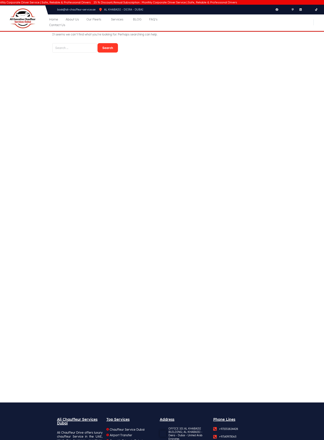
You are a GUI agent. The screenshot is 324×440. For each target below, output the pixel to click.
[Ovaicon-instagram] (285, 10)
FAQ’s (153, 19)
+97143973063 (227, 436)
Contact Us (57, 25)
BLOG (137, 19)
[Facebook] (277, 10)
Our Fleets (93, 19)
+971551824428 (228, 429)
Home (53, 19)
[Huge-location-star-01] (308, 10)
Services (117, 19)
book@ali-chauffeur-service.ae (76, 9)
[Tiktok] (316, 10)
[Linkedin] (300, 10)
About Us (72, 19)
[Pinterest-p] (293, 10)
